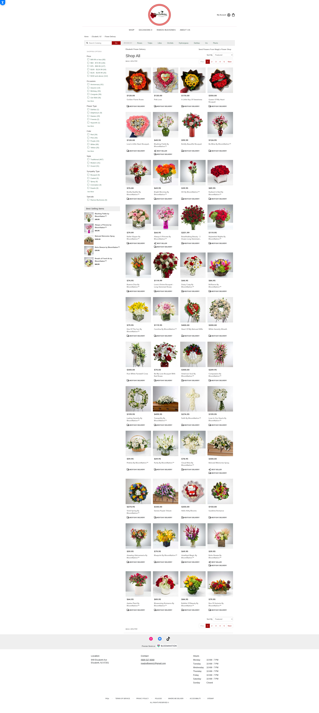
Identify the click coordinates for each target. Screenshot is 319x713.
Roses (139, 43)
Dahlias (197, 43)
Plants (215, 43)
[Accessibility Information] (2, 2)
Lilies (160, 43)
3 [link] (215, 62)
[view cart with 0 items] (233, 14)
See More (90, 101)
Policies (158, 698)
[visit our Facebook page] (159, 639)
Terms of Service (122, 698)
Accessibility (195, 698)
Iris (206, 43)
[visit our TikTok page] (168, 639)
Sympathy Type (93, 171)
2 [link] (211, 62)
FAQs (107, 698)
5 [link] (224, 62)
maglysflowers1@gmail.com (153, 663)
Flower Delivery (110, 36)
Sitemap (210, 698)
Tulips (150, 43)
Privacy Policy (142, 698)
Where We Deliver (175, 698)
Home (86, 36)
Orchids (170, 43)
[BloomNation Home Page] (167, 646)
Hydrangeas (183, 43)
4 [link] (220, 62)
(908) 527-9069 (147, 660)
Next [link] (229, 62)
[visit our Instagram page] (151, 639)
